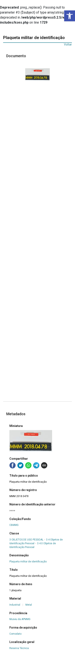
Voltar (68, 44)
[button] (69, 15)
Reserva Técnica (19, 648)
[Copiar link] (44, 465)
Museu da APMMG (19, 619)
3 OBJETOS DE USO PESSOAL (26, 539)
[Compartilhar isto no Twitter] (20, 465)
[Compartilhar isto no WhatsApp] (28, 465)
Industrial (14, 604)
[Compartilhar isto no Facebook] (12, 465)
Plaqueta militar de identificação (28, 561)
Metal (28, 604)
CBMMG (14, 525)
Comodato (15, 633)
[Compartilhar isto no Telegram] (36, 465)
